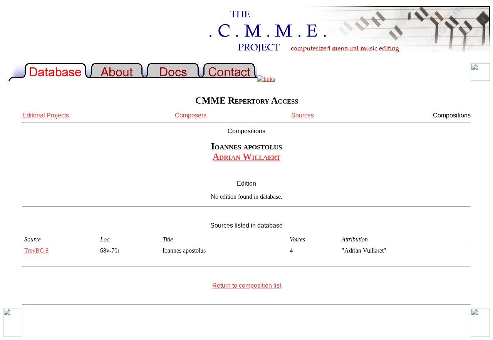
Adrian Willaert (246, 157)
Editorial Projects (45, 115)
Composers (190, 115)
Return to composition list (246, 285)
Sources (302, 115)
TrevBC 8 (36, 250)
